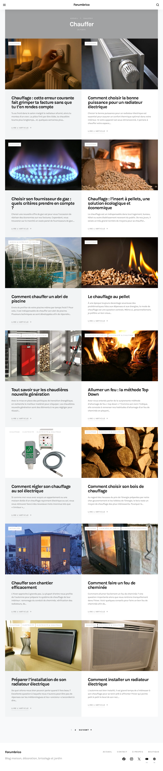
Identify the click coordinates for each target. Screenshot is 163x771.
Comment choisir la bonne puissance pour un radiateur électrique (115, 102)
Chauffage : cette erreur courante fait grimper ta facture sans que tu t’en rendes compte (42, 102)
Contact (122, 752)
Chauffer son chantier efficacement (32, 585)
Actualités (15, 528)
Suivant (84, 730)
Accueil (74, 18)
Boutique (153, 752)
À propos (137, 752)
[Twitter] (139, 760)
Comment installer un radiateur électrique (118, 682)
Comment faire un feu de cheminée (111, 585)
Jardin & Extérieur (19, 242)
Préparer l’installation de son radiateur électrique (38, 682)
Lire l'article (19, 128)
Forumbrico (81, 4)
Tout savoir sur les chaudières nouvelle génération (39, 392)
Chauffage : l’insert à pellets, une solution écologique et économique (119, 203)
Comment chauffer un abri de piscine (39, 299)
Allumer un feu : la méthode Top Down (118, 392)
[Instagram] (131, 760)
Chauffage (15, 43)
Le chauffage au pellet (109, 296)
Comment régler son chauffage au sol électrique (41, 488)
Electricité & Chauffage (35, 335)
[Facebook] (123, 760)
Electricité (28, 432)
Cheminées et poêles (96, 335)
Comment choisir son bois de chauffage (116, 488)
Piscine (35, 242)
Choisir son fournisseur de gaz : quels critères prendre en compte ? (42, 203)
